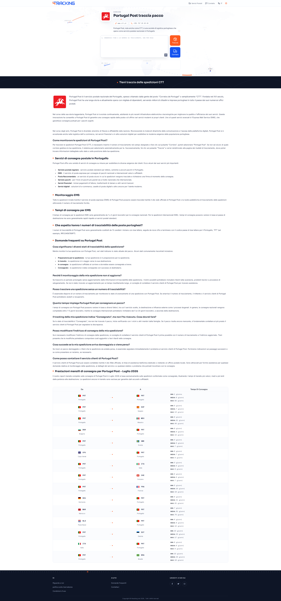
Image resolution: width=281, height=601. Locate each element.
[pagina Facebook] (172, 583)
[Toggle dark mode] (226, 3)
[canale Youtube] (184, 583)
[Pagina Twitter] (178, 583)
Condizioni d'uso (59, 591)
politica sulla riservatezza (62, 587)
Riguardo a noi (58, 583)
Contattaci (115, 587)
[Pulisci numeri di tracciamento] (165, 55)
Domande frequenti (118, 583)
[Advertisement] (140, 65)
